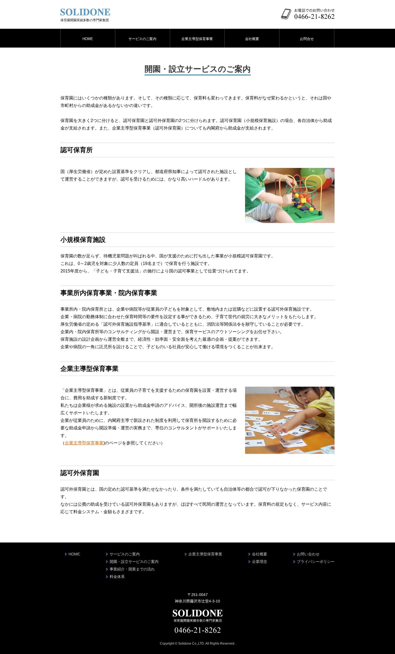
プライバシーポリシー (316, 561)
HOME (87, 39)
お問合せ (307, 39)
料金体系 (117, 576)
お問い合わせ (308, 554)
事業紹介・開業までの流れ (132, 569)
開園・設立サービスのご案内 (134, 561)
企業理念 (259, 561)
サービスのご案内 (142, 39)
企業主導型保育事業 (197, 39)
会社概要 (252, 39)
